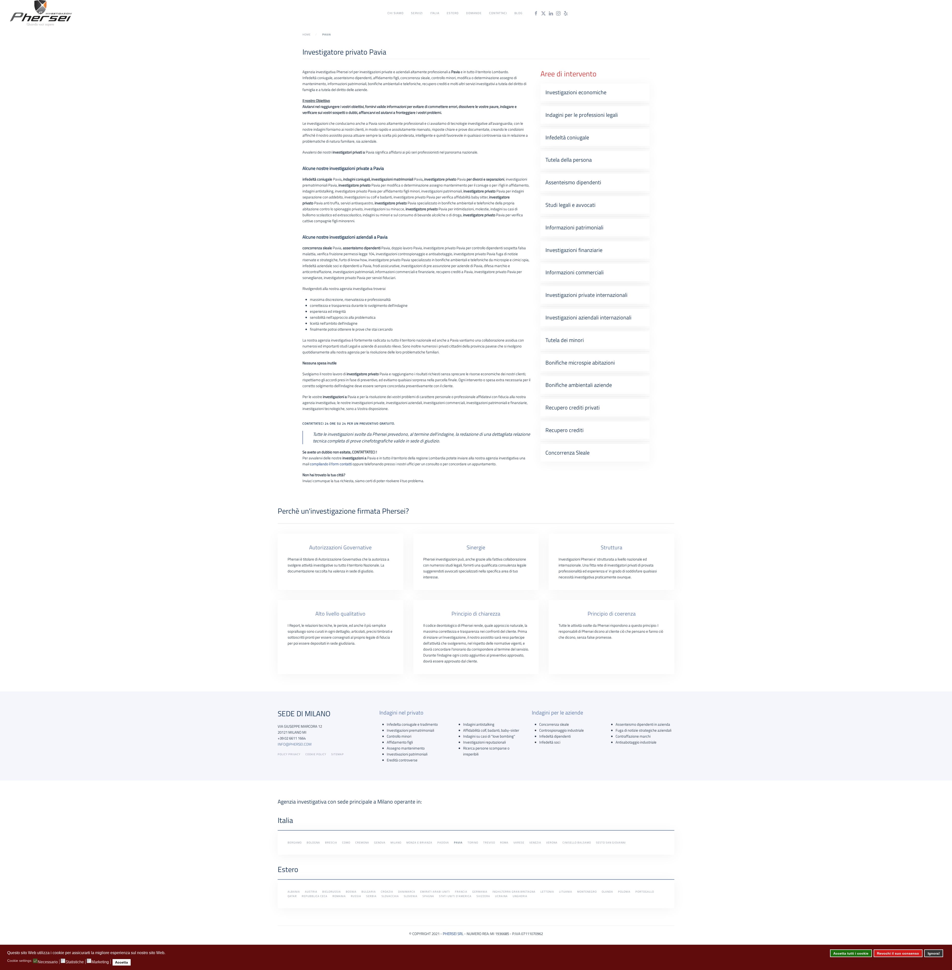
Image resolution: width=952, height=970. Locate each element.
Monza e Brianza (419, 843)
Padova (443, 843)
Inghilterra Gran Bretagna (514, 892)
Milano (395, 843)
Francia (461, 892)
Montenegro (587, 892)
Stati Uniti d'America (455, 896)
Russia (356, 896)
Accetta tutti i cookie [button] (850, 953)
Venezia (535, 843)
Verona (552, 843)
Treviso (489, 843)
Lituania (565, 892)
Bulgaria (368, 892)
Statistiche (74, 962)
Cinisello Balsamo (577, 843)
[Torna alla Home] (41, 13)
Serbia (371, 896)
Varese (518, 843)
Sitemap (337, 754)
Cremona (362, 843)
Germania (479, 892)
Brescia (331, 843)
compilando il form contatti (331, 464)
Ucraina (501, 896)
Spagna (428, 896)
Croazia (387, 892)
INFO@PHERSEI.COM (295, 744)
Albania (294, 892)
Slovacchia (390, 896)
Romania (339, 896)
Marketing (100, 962)
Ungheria (520, 896)
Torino (473, 843)
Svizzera (483, 896)
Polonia (624, 892)
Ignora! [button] (934, 953)
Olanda (607, 892)
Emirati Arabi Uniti (435, 892)
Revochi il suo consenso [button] (898, 953)
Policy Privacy (289, 754)
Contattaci (498, 13)
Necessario (48, 962)
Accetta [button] (121, 962)
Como (346, 843)
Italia (434, 13)
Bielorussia (331, 892)
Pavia (458, 843)
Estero (453, 13)
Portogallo (644, 892)
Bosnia (351, 892)
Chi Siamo (395, 13)
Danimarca (406, 892)
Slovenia (410, 896)
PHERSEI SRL (453, 934)
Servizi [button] (417, 13)
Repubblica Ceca (314, 896)
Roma (504, 843)
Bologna (313, 843)
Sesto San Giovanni (611, 843)
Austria (311, 892)
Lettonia (547, 892)
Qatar (292, 896)
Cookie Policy (315, 754)
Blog (518, 13)
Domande (474, 13)
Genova (380, 843)
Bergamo (295, 843)
